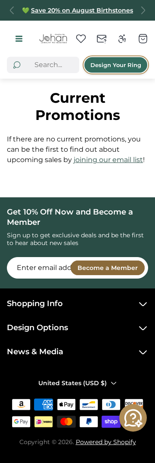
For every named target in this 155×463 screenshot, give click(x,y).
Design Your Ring (115, 64)
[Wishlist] (80, 38)
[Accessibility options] (122, 38)
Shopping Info (35, 303)
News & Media (35, 351)
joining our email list (108, 160)
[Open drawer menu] (19, 38)
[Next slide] (143, 10)
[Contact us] (101, 38)
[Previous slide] (12, 10)
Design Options (37, 327)
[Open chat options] (133, 418)
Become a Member (108, 268)
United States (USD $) (72, 383)
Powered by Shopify (106, 442)
